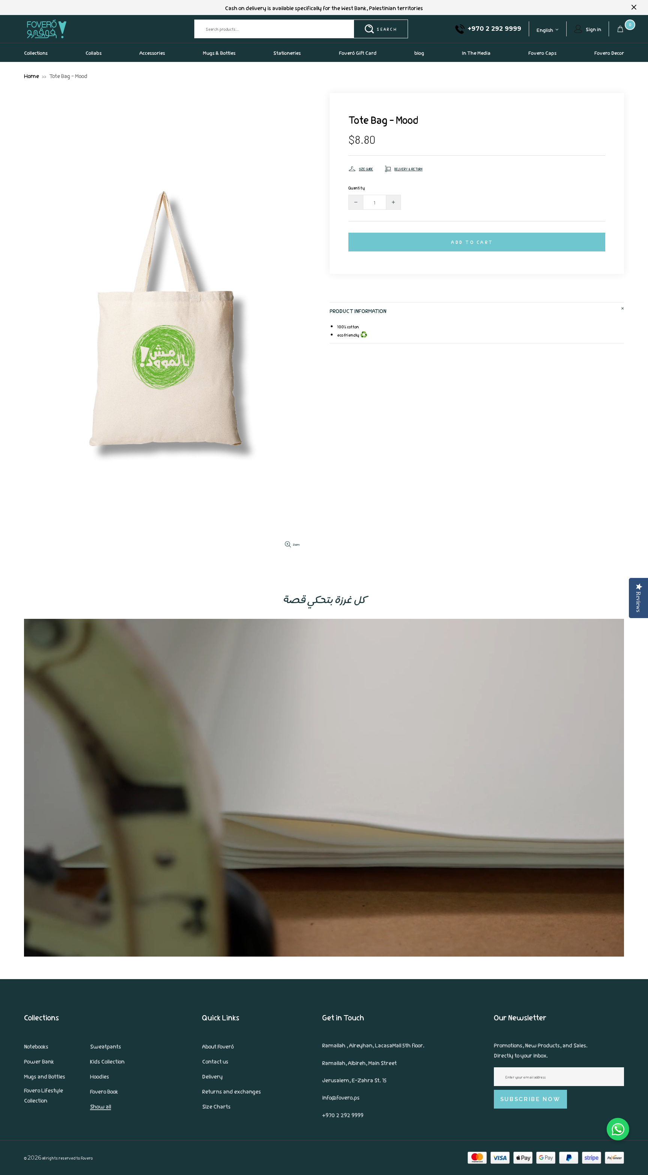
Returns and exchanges (231, 1091)
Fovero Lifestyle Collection (43, 1094)
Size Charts (216, 1106)
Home (31, 75)
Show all (100, 1106)
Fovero (64, 28)
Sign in (593, 28)
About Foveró (218, 1046)
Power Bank (39, 1061)
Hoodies (99, 1076)
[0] (620, 29)
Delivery (212, 1076)
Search (387, 29)
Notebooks (36, 1046)
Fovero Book (104, 1091)
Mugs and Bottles (44, 1076)
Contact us (215, 1061)
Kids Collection (107, 1061)
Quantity (356, 187)
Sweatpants (105, 1046)
